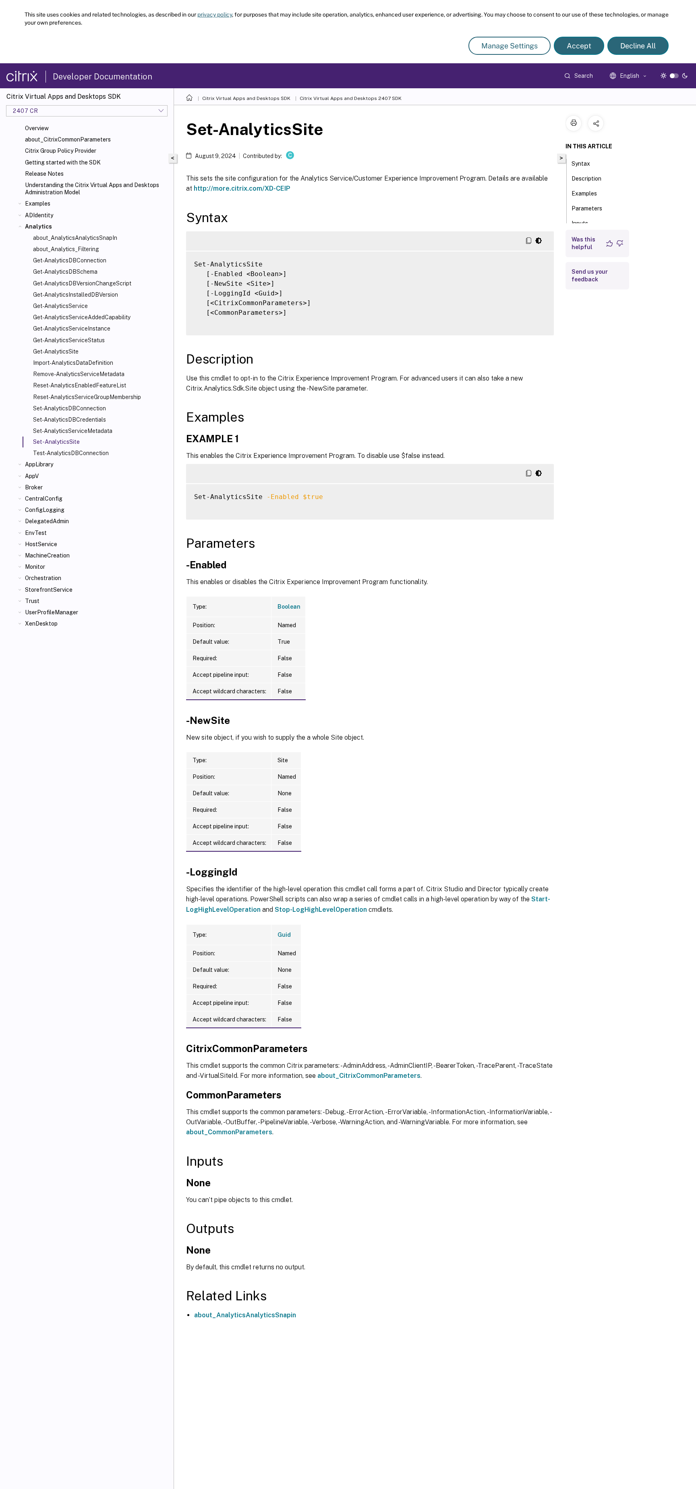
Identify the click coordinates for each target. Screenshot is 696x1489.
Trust (32, 601)
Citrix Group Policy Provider (60, 151)
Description (586, 178)
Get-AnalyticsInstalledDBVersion (75, 294)
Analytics (38, 226)
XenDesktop (41, 623)
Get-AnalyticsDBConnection (69, 260)
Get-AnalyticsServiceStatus (69, 340)
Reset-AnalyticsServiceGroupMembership (87, 397)
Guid (284, 935)
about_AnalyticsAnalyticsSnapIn (75, 238)
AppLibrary (39, 464)
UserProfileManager (51, 612)
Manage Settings (509, 46)
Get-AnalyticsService (60, 306)
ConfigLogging (44, 510)
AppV (32, 476)
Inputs (580, 223)
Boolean (289, 606)
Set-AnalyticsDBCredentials (69, 419)
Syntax (581, 163)
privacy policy (214, 14)
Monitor (35, 567)
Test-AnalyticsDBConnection (71, 453)
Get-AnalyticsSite (56, 351)
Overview (37, 128)
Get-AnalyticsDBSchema (65, 271)
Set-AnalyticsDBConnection (69, 408)
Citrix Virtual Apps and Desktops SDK (246, 98)
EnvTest (36, 533)
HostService (41, 544)
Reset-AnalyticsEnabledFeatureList (79, 385)
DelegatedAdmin (47, 521)
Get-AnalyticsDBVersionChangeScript (82, 283)
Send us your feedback (590, 275)
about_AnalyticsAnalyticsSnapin (245, 1315)
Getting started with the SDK (63, 162)
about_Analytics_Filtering (66, 249)
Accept (579, 46)
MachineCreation (47, 555)
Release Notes (44, 174)
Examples (37, 203)
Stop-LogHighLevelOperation (321, 909)
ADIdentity (39, 215)
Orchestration (43, 578)
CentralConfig (43, 498)
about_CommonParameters (229, 1132)
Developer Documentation (102, 76)
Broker (34, 487)
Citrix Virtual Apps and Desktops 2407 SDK (351, 98)
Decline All (638, 46)
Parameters (587, 208)
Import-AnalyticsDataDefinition (73, 363)
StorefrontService (48, 589)
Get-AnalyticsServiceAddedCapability (81, 317)
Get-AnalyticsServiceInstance (71, 328)
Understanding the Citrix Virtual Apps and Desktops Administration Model (92, 188)
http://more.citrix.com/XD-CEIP (242, 188)
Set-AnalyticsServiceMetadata (72, 431)
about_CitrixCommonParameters (68, 139)
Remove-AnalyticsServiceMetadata (78, 374)
